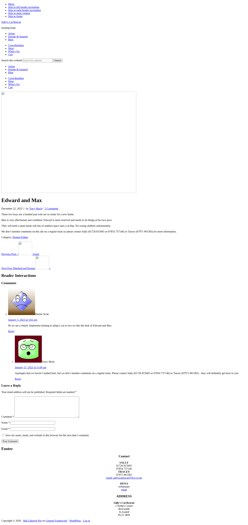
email (124, 489)
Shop (11, 81)
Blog (10, 72)
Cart (10, 87)
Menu (11, 4)
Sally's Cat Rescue (11, 22)
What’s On (14, 84)
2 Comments (51, 208)
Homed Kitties (20, 237)
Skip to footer (15, 16)
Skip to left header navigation (23, 7)
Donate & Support (18, 69)
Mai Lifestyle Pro (32, 520)
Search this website (11, 60)
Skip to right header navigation (24, 10)
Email (5, 428)
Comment (7, 416)
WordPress (75, 520)
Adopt (11, 66)
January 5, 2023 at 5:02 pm (22, 319)
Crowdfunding (16, 78)
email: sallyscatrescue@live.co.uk (124, 477)
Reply (11, 331)
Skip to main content (19, 13)
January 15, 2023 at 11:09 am (30, 367)
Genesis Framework (56, 520)
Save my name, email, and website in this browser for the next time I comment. (47, 435)
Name (5, 422)
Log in (86, 520)
